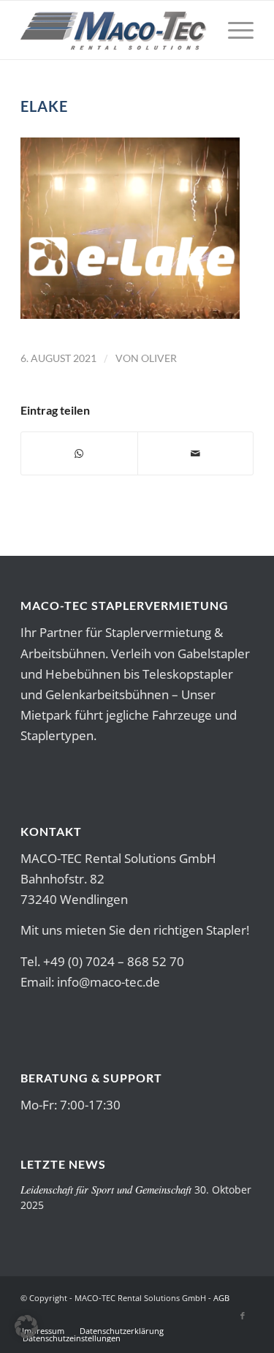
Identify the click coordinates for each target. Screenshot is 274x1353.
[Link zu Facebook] (243, 1316)
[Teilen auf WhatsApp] (79, 453)
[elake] (130, 314)
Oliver (159, 358)
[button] (26, 1326)
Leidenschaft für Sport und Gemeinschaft (105, 1189)
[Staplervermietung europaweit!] (113, 30)
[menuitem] (233, 30)
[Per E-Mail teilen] (195, 453)
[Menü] (233, 30)
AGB (221, 1297)
